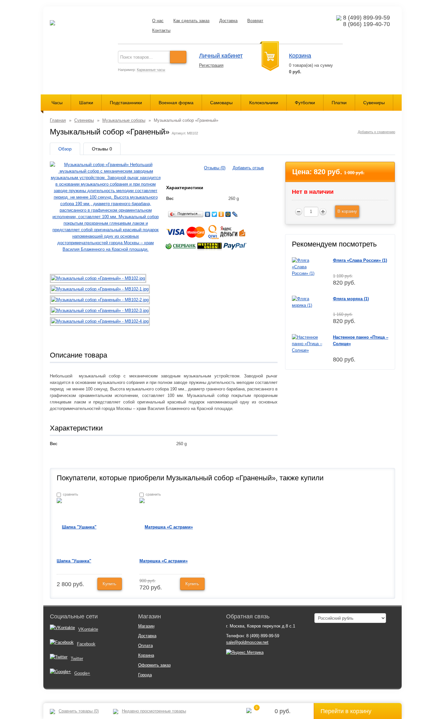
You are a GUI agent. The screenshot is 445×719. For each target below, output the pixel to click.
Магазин (146, 626)
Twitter (77, 658)
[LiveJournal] (235, 214)
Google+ (82, 673)
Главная (58, 120)
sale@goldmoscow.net (247, 642)
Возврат (255, 20)
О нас (158, 20)
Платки (339, 102)
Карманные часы (151, 70)
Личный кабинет (221, 55)
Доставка (228, 20)
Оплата (145, 645)
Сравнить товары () (79, 711)
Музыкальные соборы (123, 120)
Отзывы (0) (214, 167)
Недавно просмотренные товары (154, 711)
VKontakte (88, 629)
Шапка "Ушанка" (74, 560)
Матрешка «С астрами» (163, 560)
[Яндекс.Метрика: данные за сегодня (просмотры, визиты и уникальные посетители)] (245, 652)
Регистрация (211, 65)
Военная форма (176, 102)
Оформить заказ (154, 665)
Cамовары (221, 102)
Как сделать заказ (191, 20)
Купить (109, 583)
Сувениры (374, 102)
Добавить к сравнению (376, 132)
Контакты (161, 30)
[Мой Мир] (228, 214)
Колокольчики (263, 102)
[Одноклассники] (221, 214)
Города (145, 674)
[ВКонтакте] (207, 214)
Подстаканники (126, 102)
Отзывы (102, 148)
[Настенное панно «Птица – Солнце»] (307, 343)
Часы (57, 102)
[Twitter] (214, 214)
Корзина (300, 55)
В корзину (347, 211)
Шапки (86, 102)
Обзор (65, 148)
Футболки (305, 102)
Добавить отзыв (248, 167)
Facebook (86, 643)
